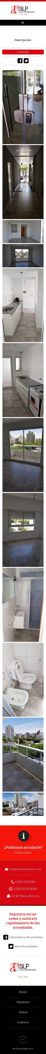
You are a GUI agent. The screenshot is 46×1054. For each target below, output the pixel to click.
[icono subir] (23, 1040)
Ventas (23, 1012)
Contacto (23, 1022)
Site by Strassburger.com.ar (23, 1049)
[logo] (22, 10)
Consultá (23, 52)
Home (23, 992)
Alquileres (23, 1002)
